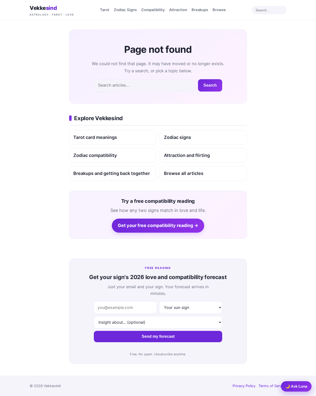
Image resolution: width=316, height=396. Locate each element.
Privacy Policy (244, 386)
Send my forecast (158, 336)
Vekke (52, 10)
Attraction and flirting (187, 155)
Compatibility (153, 10)
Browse (219, 10)
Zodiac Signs (125, 10)
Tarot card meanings (95, 137)
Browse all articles (183, 173)
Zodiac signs (177, 137)
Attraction (178, 10)
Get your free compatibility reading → (158, 225)
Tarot (104, 10)
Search (210, 85)
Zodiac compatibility (95, 155)
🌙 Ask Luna (296, 386)
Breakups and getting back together (111, 173)
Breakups (200, 10)
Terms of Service (272, 386)
